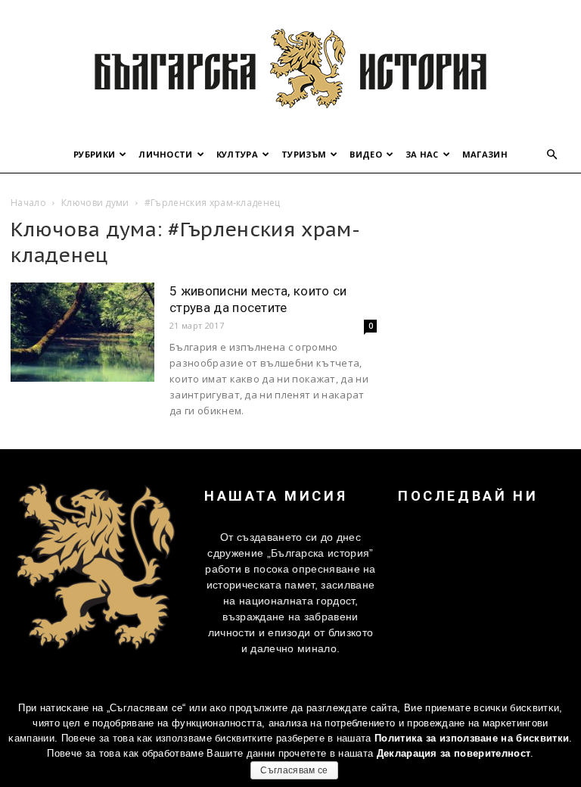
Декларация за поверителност (454, 753)
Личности (165, 154)
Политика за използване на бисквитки (471, 738)
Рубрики (94, 154)
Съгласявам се (294, 770)
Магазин (485, 154)
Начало (28, 202)
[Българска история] (290, 68)
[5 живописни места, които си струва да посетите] (82, 332)
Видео (366, 154)
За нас (422, 154)
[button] (552, 155)
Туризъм (303, 154)
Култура (237, 154)
